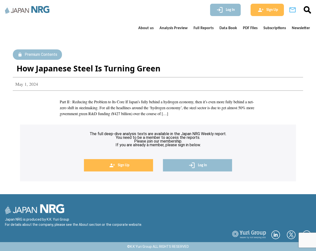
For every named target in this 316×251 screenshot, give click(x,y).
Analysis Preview (173, 28)
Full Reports (204, 28)
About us (146, 28)
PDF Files (250, 28)
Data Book (228, 28)
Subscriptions (274, 28)
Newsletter (301, 28)
